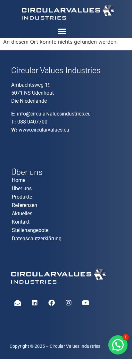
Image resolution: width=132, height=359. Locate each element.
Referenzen (24, 205)
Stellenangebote (30, 230)
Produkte (22, 197)
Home (18, 180)
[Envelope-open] (17, 302)
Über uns (22, 188)
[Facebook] (51, 302)
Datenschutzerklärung (37, 238)
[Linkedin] (34, 302)
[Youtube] (85, 302)
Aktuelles (22, 213)
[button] (62, 31)
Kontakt (20, 222)
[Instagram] (68, 302)
